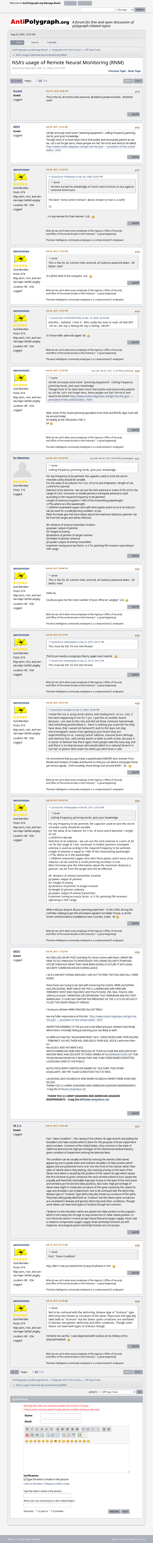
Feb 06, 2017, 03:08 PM (57, 568)
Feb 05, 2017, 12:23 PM (57, 251)
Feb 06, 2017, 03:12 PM (57, 634)
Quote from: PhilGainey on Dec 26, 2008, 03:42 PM (76, 176)
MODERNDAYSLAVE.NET (119, 1054)
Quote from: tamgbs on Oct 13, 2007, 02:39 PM (75, 709)
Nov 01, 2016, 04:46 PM (57, 91)
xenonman (21, 170)
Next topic (134, 71)
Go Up (14, 1372)
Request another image (57, 1483)
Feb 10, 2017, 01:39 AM (57, 1300)
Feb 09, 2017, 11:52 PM (57, 951)
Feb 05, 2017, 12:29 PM (57, 370)
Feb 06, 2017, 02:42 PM (57, 458)
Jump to (93, 1391)
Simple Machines (32, 1539)
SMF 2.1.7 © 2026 (16, 1539)
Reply (128, 80)
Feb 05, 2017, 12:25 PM (57, 310)
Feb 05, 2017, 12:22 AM (57, 126)
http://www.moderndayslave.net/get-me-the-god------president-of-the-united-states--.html (91, 397)
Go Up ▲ (141, 1539)
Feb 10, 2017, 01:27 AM (57, 1244)
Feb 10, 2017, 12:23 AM (57, 1125)
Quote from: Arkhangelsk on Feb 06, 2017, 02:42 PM (77, 807)
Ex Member (21, 458)
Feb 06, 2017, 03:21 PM (57, 702)
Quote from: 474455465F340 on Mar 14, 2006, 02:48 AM (80, 318)
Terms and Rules (126, 1539)
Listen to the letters (33, 1483)
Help (114, 1539)
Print (138, 80)
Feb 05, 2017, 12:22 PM (57, 169)
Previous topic (117, 71)
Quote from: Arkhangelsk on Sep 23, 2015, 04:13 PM (77, 642)
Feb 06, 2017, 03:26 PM (57, 800)
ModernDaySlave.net (73, 1089)
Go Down (16, 80)
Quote (135, 114)
